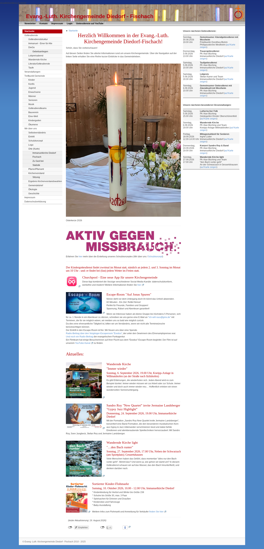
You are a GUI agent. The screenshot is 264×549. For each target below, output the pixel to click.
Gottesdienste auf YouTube (89, 23)
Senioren (32, 100)
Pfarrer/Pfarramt (36, 169)
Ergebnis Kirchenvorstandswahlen (45, 181)
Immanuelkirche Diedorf (44, 153)
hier (80, 256)
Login (69, 23)
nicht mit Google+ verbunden (102, 527)
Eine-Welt (33, 116)
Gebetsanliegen (40, 51)
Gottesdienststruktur (38, 39)
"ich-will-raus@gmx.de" (159, 317)
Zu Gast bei (38, 161)
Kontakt (44, 23)
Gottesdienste (31, 35)
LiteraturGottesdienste (39, 63)
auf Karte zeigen (209, 118)
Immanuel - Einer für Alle (40, 43)
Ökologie (32, 189)
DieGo (31, 47)
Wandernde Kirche (37, 59)
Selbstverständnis (37, 132)
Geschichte (33, 193)
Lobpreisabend (35, 55)
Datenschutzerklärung (35, 201)
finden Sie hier (156, 511)
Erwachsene (34, 92)
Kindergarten (34, 120)
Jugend (32, 88)
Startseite (73, 30)
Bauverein (33, 112)
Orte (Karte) (34, 149)
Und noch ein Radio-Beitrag (80, 336)
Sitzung (36, 177)
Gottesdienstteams (37, 108)
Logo (30, 145)
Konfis (31, 84)
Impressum (57, 23)
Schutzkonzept (35, 140)
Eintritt (31, 136)
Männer (32, 96)
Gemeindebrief (35, 185)
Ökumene (33, 124)
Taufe (31, 67)
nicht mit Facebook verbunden (70, 527)
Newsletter (30, 23)
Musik (31, 104)
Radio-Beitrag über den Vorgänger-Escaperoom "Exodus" (94, 333)
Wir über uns (30, 128)
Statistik (36, 165)
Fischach (37, 157)
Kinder (31, 80)
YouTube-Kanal (82, 343)
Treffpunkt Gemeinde (34, 76)
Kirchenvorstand (36, 173)
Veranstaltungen (32, 72)
